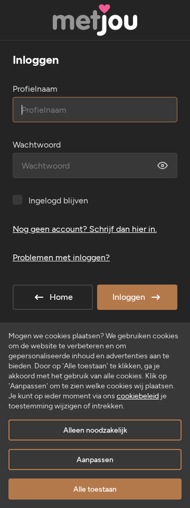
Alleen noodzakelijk (95, 430)
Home (61, 297)
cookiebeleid (138, 396)
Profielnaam (35, 89)
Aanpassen (95, 459)
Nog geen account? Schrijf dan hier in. (85, 229)
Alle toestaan (95, 489)
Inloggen (128, 297)
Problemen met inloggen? (61, 257)
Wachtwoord (37, 145)
